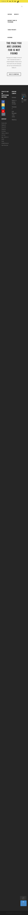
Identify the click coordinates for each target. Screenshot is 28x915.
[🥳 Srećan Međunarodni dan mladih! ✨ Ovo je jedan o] (23, 148)
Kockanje (14, 97)
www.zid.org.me (5, 145)
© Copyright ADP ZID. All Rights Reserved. (14, 913)
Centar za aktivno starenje (14, 102)
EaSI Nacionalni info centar (14, 114)
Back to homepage (14, 74)
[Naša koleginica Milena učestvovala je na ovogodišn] (23, 745)
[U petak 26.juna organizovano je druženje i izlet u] (23, 609)
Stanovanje (14, 107)
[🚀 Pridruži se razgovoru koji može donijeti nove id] (23, 226)
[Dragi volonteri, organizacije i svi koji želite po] (23, 400)
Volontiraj (14, 120)
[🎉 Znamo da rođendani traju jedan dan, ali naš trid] (23, 854)
